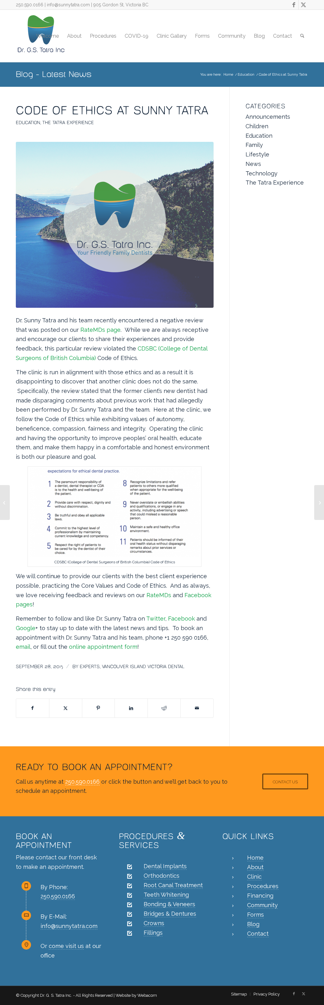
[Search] (302, 36)
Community (262, 905)
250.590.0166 (29, 4)
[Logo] (115, 225)
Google (25, 628)
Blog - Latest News (53, 74)
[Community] (233, 906)
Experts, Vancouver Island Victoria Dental (132, 666)
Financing (260, 895)
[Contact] (233, 934)
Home (255, 857)
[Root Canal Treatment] (129, 886)
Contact (258, 933)
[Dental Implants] (129, 867)
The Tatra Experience (68, 122)
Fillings (153, 932)
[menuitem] (47, 36)
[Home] (233, 858)
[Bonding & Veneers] (129, 905)
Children (257, 126)
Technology (261, 173)
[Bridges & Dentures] (129, 914)
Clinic (254, 876)
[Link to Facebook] (293, 4)
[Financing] (233, 896)
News (253, 164)
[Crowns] (129, 924)
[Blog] (233, 925)
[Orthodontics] (129, 876)
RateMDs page (100, 329)
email (23, 646)
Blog (253, 924)
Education (28, 122)
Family (254, 145)
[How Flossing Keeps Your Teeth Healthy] (5, 502)
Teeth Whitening (166, 894)
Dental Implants (165, 866)
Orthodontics (161, 875)
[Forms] (233, 915)
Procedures (262, 886)
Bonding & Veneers (169, 904)
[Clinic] (233, 877)
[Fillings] (129, 933)
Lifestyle (257, 154)
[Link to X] (303, 4)
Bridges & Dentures (170, 913)
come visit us (66, 946)
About (255, 867)
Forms (255, 914)
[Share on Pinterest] (98, 708)
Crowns (154, 923)
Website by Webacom (136, 995)
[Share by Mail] (197, 708)
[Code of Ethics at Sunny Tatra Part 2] (319, 502)
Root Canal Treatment (173, 885)
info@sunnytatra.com (68, 4)
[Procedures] (233, 887)
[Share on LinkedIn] (131, 708)
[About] (233, 868)
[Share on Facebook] (32, 708)
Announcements (268, 116)
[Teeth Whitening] (129, 895)
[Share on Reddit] (164, 708)
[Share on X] (65, 708)
